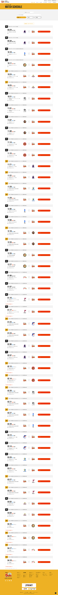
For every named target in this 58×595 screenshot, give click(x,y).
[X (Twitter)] (7, 580)
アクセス (50, 575)
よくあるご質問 (26, 592)
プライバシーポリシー (35, 592)
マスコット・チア (45, 575)
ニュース (41, 2)
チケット (46, 0)
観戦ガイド (24, 576)
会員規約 (37, 576)
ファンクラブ (45, 2)
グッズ (50, 0)
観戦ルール (24, 575)
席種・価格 (30, 575)
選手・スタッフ (45, 574)
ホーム (18, 572)
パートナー (49, 2)
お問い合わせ (54, 0)
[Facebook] (11, 580)
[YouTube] (9, 580)
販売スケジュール (31, 574)
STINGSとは (54, 2)
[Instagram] (5, 580)
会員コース (37, 574)
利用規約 (31, 592)
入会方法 (37, 575)
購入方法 (30, 576)
